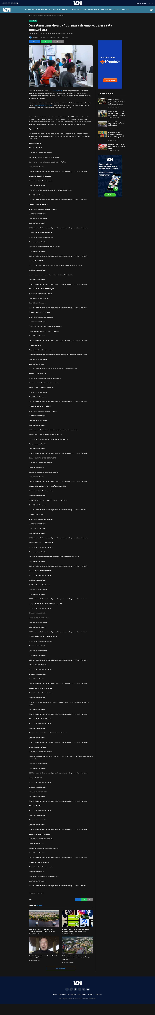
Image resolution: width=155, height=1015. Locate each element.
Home (30, 15)
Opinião (34, 10)
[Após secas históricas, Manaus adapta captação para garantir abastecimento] (44, 918)
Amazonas (33, 20)
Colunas (116, 10)
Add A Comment (60, 968)
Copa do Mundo (71, 10)
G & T (102, 10)
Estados (28, 10)
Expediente (62, 994)
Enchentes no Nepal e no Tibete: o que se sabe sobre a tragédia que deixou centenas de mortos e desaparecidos (116, 102)
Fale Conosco (72, 994)
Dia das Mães (125, 10)
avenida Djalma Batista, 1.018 (44, 105)
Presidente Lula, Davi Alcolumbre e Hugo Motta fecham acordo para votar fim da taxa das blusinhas (116, 135)
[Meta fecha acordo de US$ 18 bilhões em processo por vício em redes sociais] (77, 918)
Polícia (55, 10)
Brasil (85, 10)
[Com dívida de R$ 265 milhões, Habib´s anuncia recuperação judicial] (102, 147)
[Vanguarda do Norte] (77, 3)
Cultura (97, 10)
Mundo (90, 10)
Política (41, 10)
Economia (48, 10)
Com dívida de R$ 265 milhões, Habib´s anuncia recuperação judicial (116, 146)
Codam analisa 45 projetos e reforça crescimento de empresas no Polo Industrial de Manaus (76, 958)
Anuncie (90, 994)
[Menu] (151, 10)
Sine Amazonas (57, 91)
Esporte (62, 10)
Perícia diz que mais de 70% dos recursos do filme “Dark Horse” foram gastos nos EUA (116, 113)
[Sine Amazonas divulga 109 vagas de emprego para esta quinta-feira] (61, 66)
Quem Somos (82, 994)
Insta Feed (98, 994)
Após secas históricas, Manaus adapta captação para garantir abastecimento (42, 930)
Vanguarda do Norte (39, 37)
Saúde (79, 10)
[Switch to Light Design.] (149, 3)
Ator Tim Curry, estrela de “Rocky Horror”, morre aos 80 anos (43, 957)
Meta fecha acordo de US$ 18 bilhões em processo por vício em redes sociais (75, 930)
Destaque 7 (33, 893)
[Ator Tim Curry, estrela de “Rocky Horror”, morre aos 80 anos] (44, 945)
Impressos (108, 10)
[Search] (152, 3)
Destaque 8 (40, 893)
